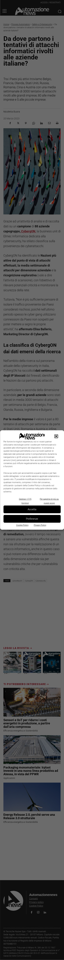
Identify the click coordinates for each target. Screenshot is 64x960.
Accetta (32, 509)
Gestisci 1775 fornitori (25, 501)
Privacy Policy (40, 525)
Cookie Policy (22, 525)
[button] (56, 436)
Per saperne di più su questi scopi (49, 501)
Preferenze (32, 518)
